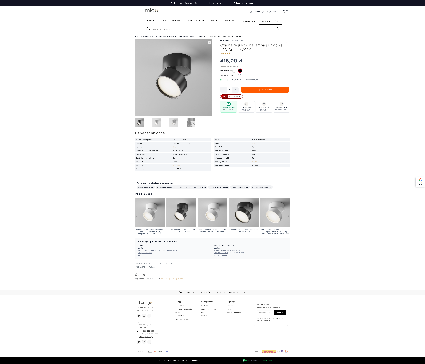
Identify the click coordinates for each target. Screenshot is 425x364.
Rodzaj (149, 20)
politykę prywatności (264, 320)
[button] (209, 42)
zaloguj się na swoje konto (172, 279)
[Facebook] (139, 316)
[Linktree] (149, 316)
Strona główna (142, 36)
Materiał (176, 20)
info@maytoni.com (145, 253)
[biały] (234, 70)
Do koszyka (266, 90)
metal (254, 162)
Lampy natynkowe (145, 187)
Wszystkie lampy (182, 319)
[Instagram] (144, 316)
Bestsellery (249, 21)
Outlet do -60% (270, 21)
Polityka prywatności (183, 309)
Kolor (213, 20)
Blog (229, 309)
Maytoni (224, 41)
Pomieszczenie (195, 20)
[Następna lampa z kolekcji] (288, 216)
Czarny (176, 147)
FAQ (202, 312)
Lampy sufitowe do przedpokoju (190, 36)
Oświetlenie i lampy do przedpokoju (163, 36)
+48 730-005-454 (221, 253)
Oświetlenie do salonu (219, 187)
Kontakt (204, 316)
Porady (230, 306)
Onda (254, 143)
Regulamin (179, 306)
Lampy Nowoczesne (240, 187)
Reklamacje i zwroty (209, 309)
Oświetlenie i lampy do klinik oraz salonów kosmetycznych (181, 187)
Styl (162, 20)
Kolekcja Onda (238, 41)
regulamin (278, 318)
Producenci (229, 20)
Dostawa (204, 306)
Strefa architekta (234, 312)
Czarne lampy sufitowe (261, 187)
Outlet (177, 312)
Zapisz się (279, 313)
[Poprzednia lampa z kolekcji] (136, 216)
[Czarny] (240, 70)
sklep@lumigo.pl (220, 255)
